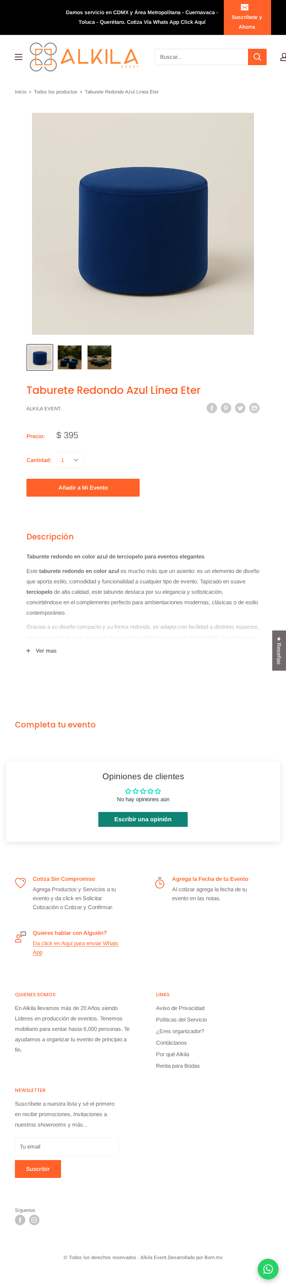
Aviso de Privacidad (180, 1008)
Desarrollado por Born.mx (195, 1257)
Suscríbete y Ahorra (247, 22)
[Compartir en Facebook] (212, 407)
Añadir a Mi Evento (83, 487)
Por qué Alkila (172, 1054)
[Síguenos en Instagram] (34, 1220)
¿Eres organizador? (180, 1031)
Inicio (20, 92)
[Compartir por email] (254, 407)
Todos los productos (55, 92)
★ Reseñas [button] (279, 650)
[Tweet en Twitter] (240, 407)
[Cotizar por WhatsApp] (268, 1269)
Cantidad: (39, 460)
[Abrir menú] (18, 57)
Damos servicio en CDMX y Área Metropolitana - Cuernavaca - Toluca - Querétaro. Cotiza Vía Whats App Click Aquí (142, 17)
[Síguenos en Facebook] (20, 1220)
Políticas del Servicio (181, 1019)
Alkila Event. (44, 408)
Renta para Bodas (178, 1066)
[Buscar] (257, 57)
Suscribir (38, 1169)
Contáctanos (171, 1042)
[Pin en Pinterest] (226, 407)
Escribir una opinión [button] (143, 819)
